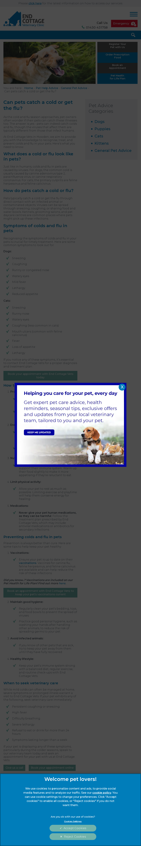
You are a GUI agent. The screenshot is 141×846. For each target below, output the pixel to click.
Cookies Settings (73, 821)
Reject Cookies (75, 836)
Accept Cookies (75, 828)
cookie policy (101, 792)
